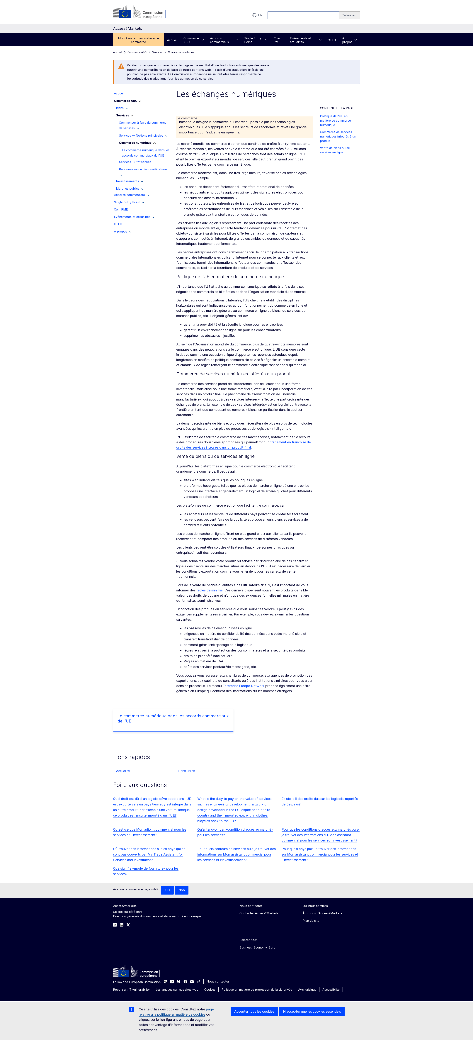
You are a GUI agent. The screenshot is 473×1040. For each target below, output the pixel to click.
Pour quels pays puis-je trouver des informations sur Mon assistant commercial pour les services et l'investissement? (320, 854)
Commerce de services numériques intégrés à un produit (338, 136)
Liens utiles (186, 771)
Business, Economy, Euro (257, 947)
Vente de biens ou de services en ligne (335, 150)
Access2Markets (125, 906)
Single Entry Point (253, 40)
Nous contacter (218, 981)
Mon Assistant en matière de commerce (138, 40)
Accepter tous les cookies (254, 1011)
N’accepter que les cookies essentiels (312, 1011)
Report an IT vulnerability (131, 989)
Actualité (123, 771)
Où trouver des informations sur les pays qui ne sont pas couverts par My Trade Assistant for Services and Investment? (149, 854)
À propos (347, 40)
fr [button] (260, 15)
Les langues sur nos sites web (177, 989)
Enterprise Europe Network (243, 686)
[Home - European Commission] (140, 972)
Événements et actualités (300, 40)
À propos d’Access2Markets (322, 913)
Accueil (172, 40)
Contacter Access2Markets (258, 913)
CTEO (332, 40)
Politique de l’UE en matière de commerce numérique (335, 120)
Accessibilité (331, 989)
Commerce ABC (191, 40)
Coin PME (277, 40)
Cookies (209, 989)
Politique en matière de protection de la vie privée (257, 989)
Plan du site (311, 920)
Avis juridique (307, 989)
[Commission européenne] (143, 11)
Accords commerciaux (219, 40)
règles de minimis (209, 590)
